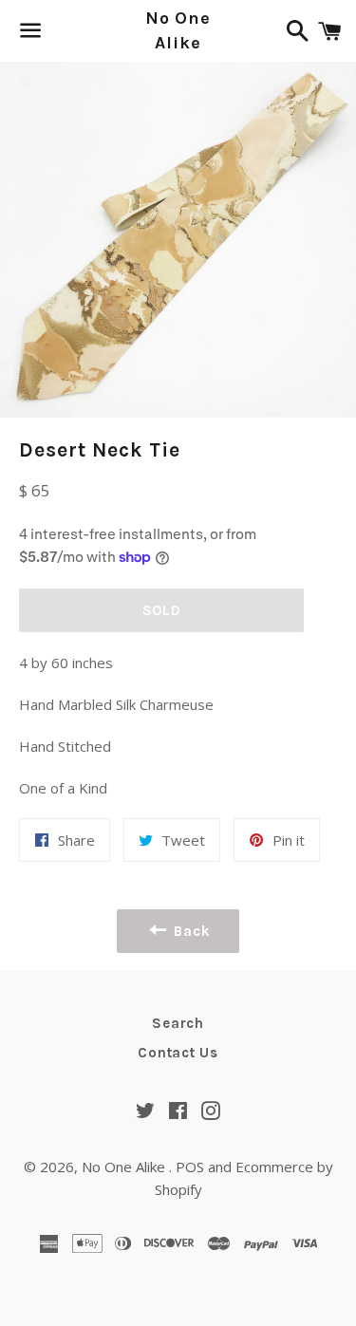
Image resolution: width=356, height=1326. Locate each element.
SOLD (161, 610)
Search (178, 1023)
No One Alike (178, 30)
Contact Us (178, 1052)
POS (190, 1166)
